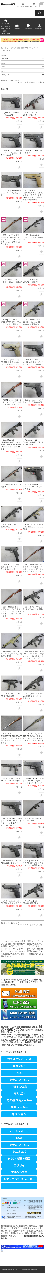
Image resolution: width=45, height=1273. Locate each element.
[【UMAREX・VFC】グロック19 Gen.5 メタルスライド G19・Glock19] (33, 768)
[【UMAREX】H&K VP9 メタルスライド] (33, 140)
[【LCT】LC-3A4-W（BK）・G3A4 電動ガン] (11, 269)
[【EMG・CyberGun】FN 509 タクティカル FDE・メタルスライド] (11, 349)
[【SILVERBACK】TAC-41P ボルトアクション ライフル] (33, 723)
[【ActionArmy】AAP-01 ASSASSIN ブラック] (11, 850)
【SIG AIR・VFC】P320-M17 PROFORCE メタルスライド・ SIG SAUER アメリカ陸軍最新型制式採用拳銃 (33, 195)
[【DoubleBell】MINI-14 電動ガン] (11, 474)
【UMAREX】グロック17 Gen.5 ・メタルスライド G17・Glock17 (12, 153)
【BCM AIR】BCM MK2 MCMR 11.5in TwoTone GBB (33, 527)
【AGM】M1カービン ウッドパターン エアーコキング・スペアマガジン (11, 402)
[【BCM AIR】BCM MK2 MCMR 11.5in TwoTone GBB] (33, 514)
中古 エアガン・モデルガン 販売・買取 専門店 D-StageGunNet (5, 28)
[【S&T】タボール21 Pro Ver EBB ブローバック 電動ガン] (33, 683)
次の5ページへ (34, 82)
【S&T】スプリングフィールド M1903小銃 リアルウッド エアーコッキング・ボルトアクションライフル (11, 239)
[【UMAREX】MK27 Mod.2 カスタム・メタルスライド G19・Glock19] (33, 349)
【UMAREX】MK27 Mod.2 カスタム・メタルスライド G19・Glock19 (33, 362)
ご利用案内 (17, 28)
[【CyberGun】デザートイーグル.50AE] (11, 102)
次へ (28, 82)
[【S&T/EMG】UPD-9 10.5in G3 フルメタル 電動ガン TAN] (11, 641)
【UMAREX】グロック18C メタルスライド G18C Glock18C (10, 567)
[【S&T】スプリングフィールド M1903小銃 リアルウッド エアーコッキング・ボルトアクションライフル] (11, 225)
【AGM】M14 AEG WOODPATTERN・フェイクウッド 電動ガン (11, 322)
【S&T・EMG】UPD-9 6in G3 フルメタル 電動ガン (33, 609)
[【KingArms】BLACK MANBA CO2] (33, 808)
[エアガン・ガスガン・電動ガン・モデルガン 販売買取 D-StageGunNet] (8, 5)
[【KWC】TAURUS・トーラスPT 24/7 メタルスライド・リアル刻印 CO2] (33, 850)
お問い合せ (28, 28)
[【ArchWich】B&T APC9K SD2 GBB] (33, 890)
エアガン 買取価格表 (13, 1052)
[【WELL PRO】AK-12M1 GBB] (11, 514)
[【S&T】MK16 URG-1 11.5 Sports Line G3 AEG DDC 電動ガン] (33, 309)
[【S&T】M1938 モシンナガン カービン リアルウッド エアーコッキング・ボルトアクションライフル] (11, 596)
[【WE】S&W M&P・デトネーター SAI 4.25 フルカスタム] (33, 474)
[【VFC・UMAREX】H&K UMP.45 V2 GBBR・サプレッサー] (33, 641)
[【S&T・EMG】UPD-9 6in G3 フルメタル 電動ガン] (33, 596)
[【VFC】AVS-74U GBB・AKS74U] (33, 102)
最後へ (42, 82)
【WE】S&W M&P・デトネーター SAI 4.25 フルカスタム (33, 486)
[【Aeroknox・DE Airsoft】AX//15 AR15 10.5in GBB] (33, 430)
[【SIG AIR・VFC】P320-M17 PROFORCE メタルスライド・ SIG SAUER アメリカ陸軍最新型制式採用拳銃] (33, 180)
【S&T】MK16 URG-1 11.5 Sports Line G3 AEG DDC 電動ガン (32, 322)
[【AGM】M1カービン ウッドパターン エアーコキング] (11, 390)
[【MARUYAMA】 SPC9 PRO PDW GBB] (11, 683)
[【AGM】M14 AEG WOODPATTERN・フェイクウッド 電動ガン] (11, 309)
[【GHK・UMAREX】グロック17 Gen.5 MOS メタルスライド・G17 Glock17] (11, 808)
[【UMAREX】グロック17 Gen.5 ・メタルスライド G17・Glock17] (11, 140)
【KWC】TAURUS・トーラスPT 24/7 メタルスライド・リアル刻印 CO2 (33, 863)
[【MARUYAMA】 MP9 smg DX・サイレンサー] (11, 768)
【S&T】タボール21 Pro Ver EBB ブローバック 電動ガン (33, 696)
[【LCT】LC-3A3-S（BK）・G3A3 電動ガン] (33, 225)
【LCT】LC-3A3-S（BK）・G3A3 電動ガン (33, 237)
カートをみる (33, 6)
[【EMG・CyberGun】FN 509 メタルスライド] (11, 890)
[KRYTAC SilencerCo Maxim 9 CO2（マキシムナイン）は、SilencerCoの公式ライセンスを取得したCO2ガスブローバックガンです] (11, 180)
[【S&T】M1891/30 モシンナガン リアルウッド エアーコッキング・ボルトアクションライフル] (33, 554)
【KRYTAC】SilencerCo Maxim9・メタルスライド (11, 193)
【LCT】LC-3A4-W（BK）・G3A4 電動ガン (11, 282)
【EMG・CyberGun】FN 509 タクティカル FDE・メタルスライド (10, 362)
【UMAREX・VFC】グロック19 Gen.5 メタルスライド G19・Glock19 (33, 780)
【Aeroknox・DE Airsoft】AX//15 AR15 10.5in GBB (33, 442)
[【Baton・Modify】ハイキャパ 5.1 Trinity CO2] (33, 390)
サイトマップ (39, 28)
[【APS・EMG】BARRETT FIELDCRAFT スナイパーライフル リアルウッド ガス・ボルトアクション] (11, 723)
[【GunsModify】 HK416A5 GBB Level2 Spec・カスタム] (11, 430)
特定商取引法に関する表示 (29, 1269)
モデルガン (9, 1124)
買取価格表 (19, 1124)
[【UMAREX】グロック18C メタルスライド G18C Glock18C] (11, 554)
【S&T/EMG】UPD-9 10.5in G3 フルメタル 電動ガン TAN (11, 654)
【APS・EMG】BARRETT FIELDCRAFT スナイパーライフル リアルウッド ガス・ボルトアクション (11, 738)
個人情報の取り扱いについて (10, 1269)
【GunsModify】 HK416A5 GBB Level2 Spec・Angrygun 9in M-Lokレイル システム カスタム (11, 444)
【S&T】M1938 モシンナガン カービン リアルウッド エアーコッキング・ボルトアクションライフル (11, 611)
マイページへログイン (23, 6)
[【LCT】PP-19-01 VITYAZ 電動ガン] (33, 269)
